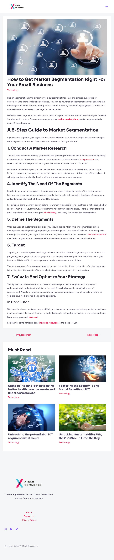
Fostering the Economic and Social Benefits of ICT (79, 387)
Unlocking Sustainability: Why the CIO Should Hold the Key (80, 436)
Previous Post (22, 334)
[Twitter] (17, 529)
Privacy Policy (29, 520)
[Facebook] (11, 529)
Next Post (94, 334)
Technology (12, 90)
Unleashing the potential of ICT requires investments (30, 436)
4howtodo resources (49, 322)
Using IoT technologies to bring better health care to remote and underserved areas (31, 389)
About (29, 512)
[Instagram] (5, 529)
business (33, 317)
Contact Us (29, 516)
